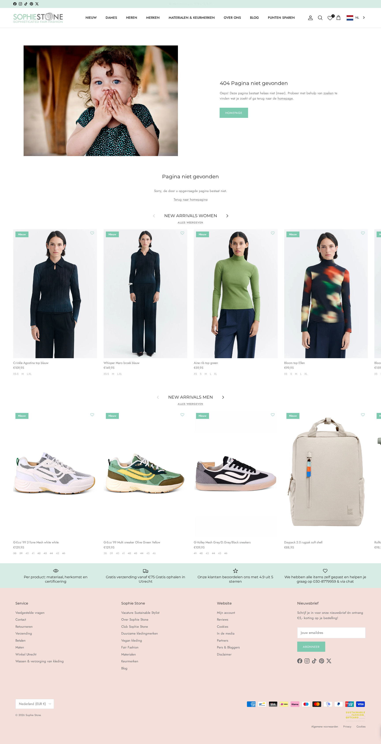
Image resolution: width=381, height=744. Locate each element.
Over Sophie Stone (134, 619)
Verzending (23, 633)
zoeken (328, 93)
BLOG (254, 17)
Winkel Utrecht (25, 654)
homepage (285, 98)
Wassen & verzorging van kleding (39, 661)
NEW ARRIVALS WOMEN (190, 215)
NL (357, 17)
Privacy (347, 727)
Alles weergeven (190, 222)
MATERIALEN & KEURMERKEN (192, 17)
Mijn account (226, 612)
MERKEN (153, 17)
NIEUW (91, 17)
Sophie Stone (33, 715)
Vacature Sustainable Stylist (140, 612)
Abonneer (311, 647)
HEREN (131, 17)
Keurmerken (129, 661)
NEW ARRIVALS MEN (190, 397)
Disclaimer (224, 654)
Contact (20, 619)
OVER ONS (232, 17)
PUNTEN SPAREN (281, 17)
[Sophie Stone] (38, 17)
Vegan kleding (131, 640)
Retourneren (24, 626)
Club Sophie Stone (134, 626)
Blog (124, 668)
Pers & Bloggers (228, 647)
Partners (222, 640)
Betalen (20, 640)
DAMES (111, 17)
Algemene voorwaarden (324, 727)
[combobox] (356, 18)
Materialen (128, 654)
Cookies (222, 626)
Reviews (222, 619)
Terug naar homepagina (190, 199)
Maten (19, 647)
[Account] (309, 18)
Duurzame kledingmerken (139, 633)
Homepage (233, 113)
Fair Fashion (129, 647)
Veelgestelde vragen (30, 612)
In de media (225, 633)
